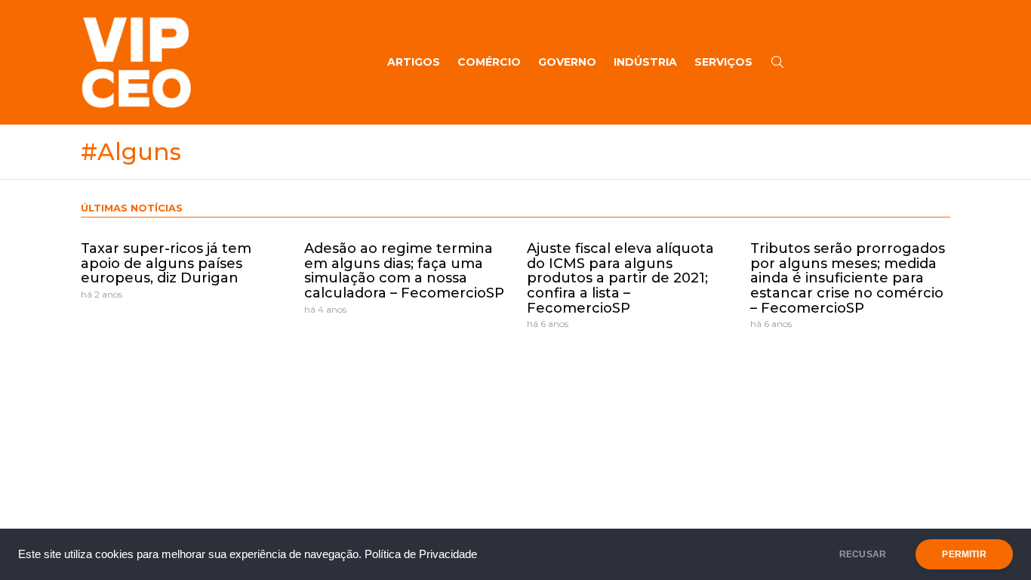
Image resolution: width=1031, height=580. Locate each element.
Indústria (645, 62)
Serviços (723, 62)
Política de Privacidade (421, 554)
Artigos (413, 62)
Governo (567, 62)
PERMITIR (964, 554)
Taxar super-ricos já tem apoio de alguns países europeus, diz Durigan (166, 263)
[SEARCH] (777, 62)
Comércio (489, 62)
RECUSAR (862, 554)
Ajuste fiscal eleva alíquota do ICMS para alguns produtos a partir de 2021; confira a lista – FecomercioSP (620, 278)
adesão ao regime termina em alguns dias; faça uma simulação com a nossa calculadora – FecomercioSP (404, 270)
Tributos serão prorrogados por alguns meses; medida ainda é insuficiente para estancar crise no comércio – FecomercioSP (847, 278)
